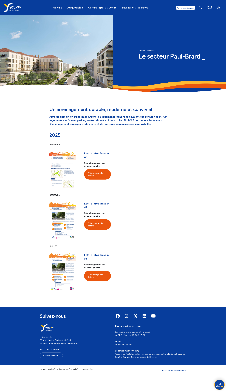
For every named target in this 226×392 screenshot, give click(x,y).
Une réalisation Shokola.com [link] (174, 370)
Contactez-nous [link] (51, 355)
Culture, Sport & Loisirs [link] (102, 7)
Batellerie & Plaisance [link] (135, 7)
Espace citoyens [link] (186, 8)
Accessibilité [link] (88, 369)
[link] (12, 7)
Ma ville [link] (57, 7)
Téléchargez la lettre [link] (95, 174)
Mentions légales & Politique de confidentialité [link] (59, 369)
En (219, 385)
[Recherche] (200, 7)
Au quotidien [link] (75, 7)
